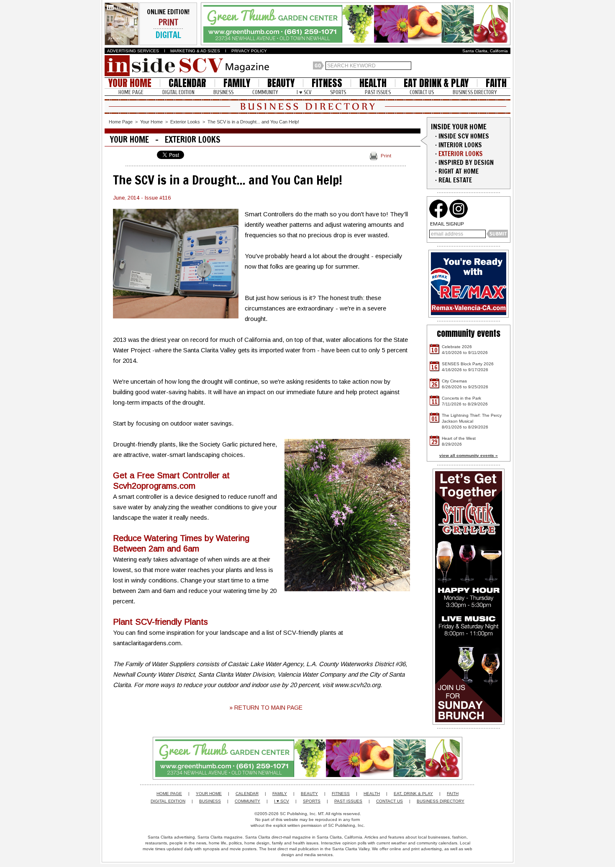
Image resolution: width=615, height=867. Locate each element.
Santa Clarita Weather (506, 66)
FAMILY (236, 83)
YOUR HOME (129, 83)
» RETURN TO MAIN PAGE (265, 707)
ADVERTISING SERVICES (133, 51)
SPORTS (338, 92)
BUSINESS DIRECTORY (475, 92)
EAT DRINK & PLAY (436, 83)
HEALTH (373, 83)
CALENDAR (187, 83)
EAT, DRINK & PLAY (413, 793)
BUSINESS (223, 92)
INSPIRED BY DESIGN (466, 162)
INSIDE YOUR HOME (459, 126)
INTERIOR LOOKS (460, 145)
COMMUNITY (265, 92)
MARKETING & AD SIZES (195, 51)
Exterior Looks (185, 121)
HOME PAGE (131, 92)
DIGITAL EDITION (178, 92)
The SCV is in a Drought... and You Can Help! (253, 121)
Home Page (121, 121)
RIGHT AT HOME (458, 171)
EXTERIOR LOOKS (460, 153)
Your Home (151, 121)
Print (386, 155)
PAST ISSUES (378, 92)
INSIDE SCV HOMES (463, 136)
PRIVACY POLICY (249, 51)
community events (468, 333)
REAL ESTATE (455, 180)
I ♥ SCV (304, 92)
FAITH (496, 83)
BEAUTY (281, 83)
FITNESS (327, 83)
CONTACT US (422, 92)
